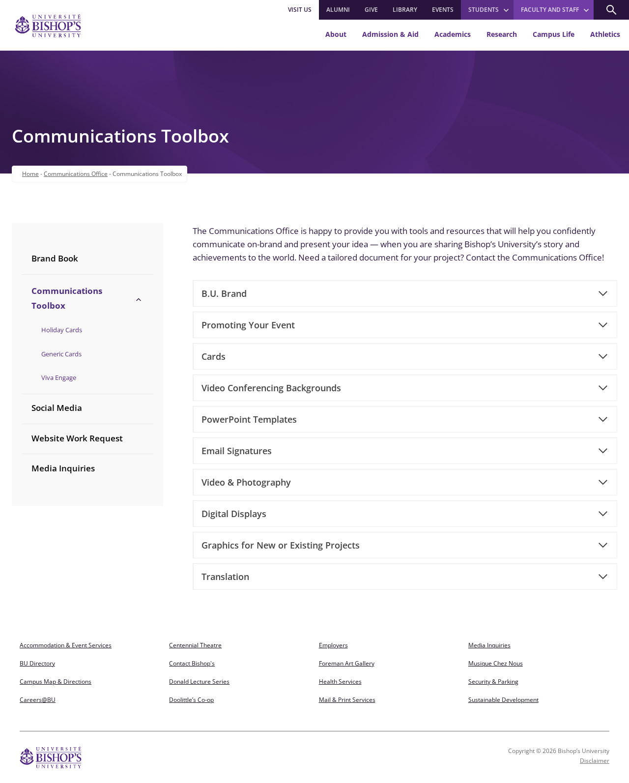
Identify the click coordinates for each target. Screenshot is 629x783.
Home (30, 174)
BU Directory (37, 663)
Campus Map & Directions (55, 681)
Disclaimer (594, 760)
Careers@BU (38, 700)
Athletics (605, 34)
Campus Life (553, 34)
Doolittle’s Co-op (191, 700)
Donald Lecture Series (199, 681)
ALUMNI (338, 9)
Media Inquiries (489, 645)
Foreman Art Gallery (346, 663)
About (335, 34)
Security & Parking (493, 681)
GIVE (371, 9)
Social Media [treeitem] (56, 407)
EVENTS (443, 9)
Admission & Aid (390, 34)
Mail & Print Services (347, 700)
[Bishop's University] (48, 25)
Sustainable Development (503, 700)
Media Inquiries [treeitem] (63, 468)
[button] (611, 10)
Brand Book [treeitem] (54, 258)
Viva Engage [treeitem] (58, 377)
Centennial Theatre (195, 645)
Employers (333, 645)
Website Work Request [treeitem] (77, 438)
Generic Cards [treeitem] (61, 353)
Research (501, 34)
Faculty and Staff (550, 9)
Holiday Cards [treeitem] (61, 329)
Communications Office (76, 174)
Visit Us (300, 9)
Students (483, 9)
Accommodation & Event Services (66, 645)
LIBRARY (405, 9)
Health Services (340, 681)
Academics (452, 34)
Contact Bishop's (192, 663)
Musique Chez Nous (495, 663)
